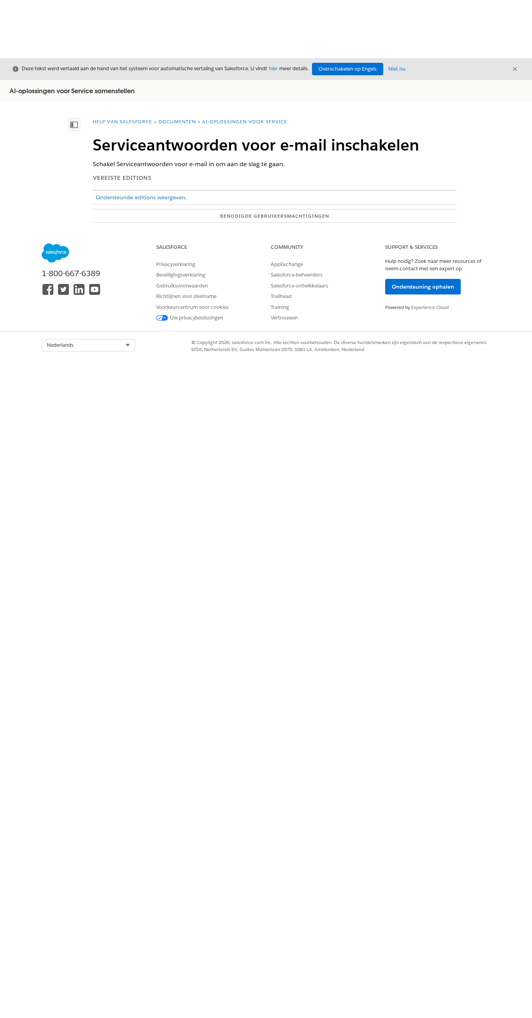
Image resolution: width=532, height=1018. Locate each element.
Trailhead (281, 296)
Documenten (177, 121)
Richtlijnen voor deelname (186, 296)
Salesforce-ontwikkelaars (299, 285)
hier (273, 68)
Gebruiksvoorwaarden (182, 285)
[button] (88, 345)
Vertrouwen (284, 317)
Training (280, 307)
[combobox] (88, 345)
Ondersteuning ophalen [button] (423, 286)
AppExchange (287, 264)
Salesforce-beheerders (296, 274)
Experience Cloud (430, 307)
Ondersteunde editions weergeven (140, 197)
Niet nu (396, 69)
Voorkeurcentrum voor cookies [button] (192, 307)
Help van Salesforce (122, 121)
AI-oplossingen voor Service (244, 121)
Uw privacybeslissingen (196, 317)
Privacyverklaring (175, 264)
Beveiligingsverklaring (180, 274)
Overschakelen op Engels (348, 69)
